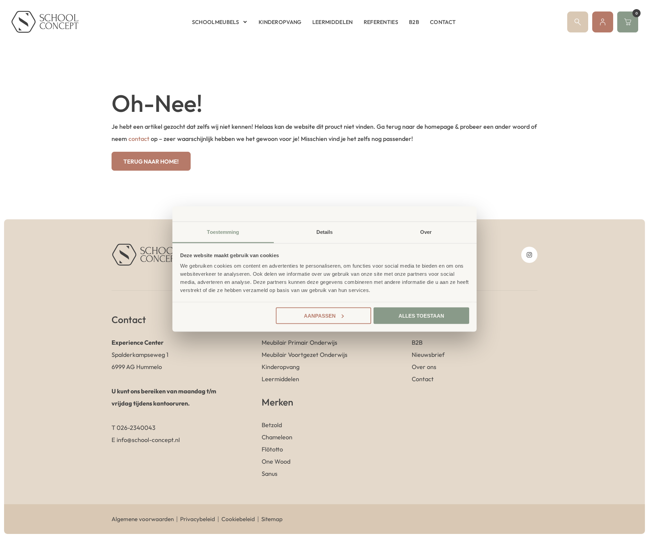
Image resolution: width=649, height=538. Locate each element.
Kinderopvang (280, 22)
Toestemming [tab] (223, 232)
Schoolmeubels (215, 22)
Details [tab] (324, 232)
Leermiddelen (332, 22)
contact (138, 139)
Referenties (381, 22)
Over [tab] (426, 232)
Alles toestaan (421, 315)
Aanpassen (320, 315)
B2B (414, 22)
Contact (443, 22)
